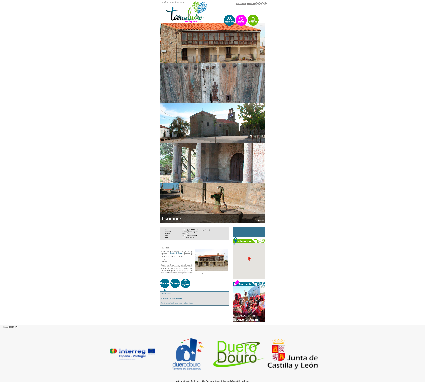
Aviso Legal (180, 381)
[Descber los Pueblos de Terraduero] (229, 20)
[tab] (165, 283)
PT (16, 327)
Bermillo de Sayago (176, 253)
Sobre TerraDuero (192, 381)
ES (10, 327)
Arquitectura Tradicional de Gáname (171, 298)
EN (13, 327)
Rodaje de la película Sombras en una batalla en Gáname (177, 303)
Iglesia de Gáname (166, 294)
